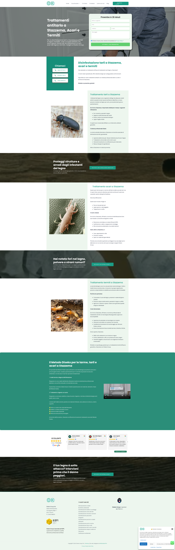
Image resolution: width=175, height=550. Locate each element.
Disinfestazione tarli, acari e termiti (87, 527)
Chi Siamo (84, 3)
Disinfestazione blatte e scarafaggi (87, 509)
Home (67, 3)
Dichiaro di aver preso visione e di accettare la (108, 41)
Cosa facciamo (75, 3)
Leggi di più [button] (111, 447)
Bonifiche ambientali (83, 507)
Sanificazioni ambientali (84, 533)
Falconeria (81, 531)
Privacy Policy (159, 547)
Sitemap (87, 543)
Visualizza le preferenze (164, 544)
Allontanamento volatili (84, 506)
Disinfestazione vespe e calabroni (87, 529)
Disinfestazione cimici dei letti (85, 511)
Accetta (143, 544)
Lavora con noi (100, 3)
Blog (108, 3)
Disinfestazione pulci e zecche (86, 523)
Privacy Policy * (120, 41)
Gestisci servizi (143, 540)
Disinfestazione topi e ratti (85, 525)
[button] (172, 529)
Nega (151, 544)
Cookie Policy (153, 547)
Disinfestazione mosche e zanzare (87, 513)
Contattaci (92, 3)
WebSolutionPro (103, 543)
